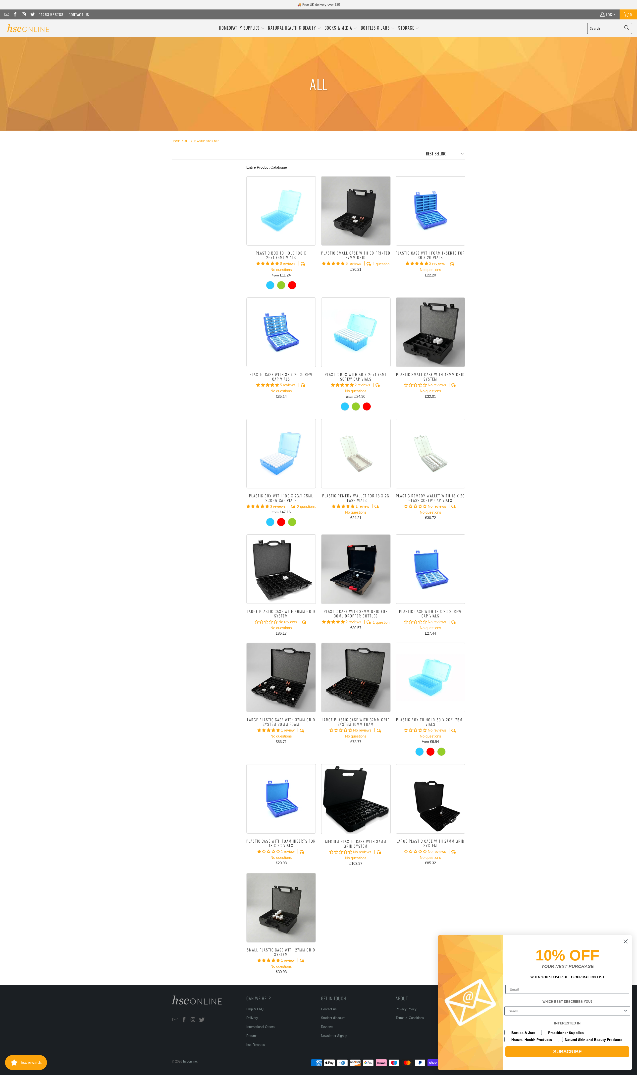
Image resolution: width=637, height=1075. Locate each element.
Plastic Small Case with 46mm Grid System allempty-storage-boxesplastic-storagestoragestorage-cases (430, 332)
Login (611, 14)
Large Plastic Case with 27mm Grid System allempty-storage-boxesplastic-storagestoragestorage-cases (430, 799)
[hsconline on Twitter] (32, 14)
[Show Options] (625, 1011)
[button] (242, 28)
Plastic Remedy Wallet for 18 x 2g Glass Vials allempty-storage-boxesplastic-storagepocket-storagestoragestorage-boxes (356, 453)
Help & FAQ (255, 1009)
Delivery (252, 1018)
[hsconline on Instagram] (23, 14)
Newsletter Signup (334, 1036)
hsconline (190, 1061)
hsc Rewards (255, 1045)
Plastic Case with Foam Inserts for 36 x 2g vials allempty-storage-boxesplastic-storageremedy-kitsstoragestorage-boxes (430, 211)
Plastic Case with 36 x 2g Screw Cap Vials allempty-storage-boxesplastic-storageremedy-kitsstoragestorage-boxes (281, 332)
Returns (252, 1036)
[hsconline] (28, 28)
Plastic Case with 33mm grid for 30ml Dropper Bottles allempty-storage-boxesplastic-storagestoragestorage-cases (356, 569)
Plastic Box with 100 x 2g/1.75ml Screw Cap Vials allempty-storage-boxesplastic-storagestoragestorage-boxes (281, 453)
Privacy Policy (406, 1009)
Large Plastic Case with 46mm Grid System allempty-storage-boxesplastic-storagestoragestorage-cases (281, 569)
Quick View (281, 221)
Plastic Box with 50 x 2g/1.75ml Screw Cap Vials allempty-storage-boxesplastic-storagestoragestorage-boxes (356, 332)
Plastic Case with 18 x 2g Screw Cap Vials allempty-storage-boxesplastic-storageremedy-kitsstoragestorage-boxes (430, 569)
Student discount (333, 1018)
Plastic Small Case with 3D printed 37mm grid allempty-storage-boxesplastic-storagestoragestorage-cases (356, 211)
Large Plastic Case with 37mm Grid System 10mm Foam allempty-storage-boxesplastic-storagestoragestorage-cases (356, 677)
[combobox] (566, 1011)
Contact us (329, 1009)
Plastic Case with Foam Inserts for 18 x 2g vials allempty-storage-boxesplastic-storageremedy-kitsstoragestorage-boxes (281, 799)
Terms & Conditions (410, 1018)
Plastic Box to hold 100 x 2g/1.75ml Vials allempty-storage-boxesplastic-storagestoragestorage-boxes (281, 211)
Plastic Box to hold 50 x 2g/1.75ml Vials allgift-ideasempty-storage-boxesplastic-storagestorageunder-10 (430, 677)
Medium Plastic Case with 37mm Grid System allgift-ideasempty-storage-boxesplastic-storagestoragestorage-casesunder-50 (356, 799)
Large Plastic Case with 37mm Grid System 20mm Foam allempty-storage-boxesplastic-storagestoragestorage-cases (281, 677)
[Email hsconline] (6, 14)
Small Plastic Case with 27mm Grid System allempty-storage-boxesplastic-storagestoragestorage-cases (281, 907)
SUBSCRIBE (567, 1051)
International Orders (260, 1027)
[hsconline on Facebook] (15, 14)
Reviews (327, 1027)
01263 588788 (51, 14)
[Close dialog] (625, 941)
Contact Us (78, 14)
